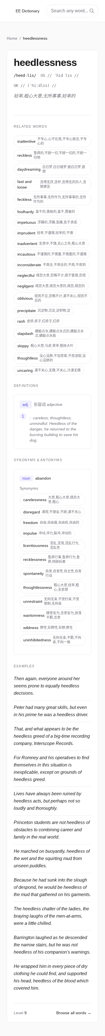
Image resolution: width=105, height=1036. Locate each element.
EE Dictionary (27, 11)
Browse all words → (73, 1013)
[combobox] (72, 11)
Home (12, 38)
